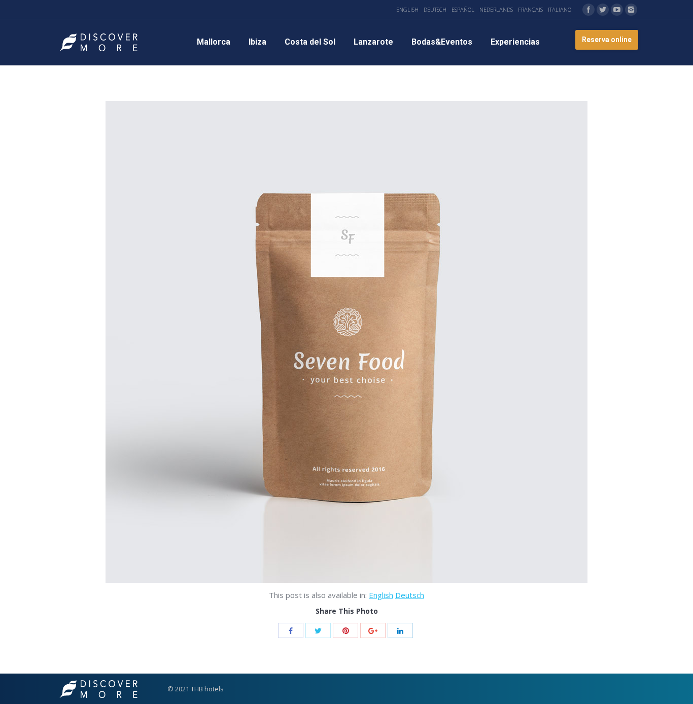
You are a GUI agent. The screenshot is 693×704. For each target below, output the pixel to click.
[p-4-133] (346, 342)
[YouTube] (617, 10)
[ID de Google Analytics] (373, 630)
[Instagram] (631, 10)
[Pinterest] (345, 630)
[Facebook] (588, 10)
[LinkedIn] (400, 630)
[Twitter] (603, 10)
